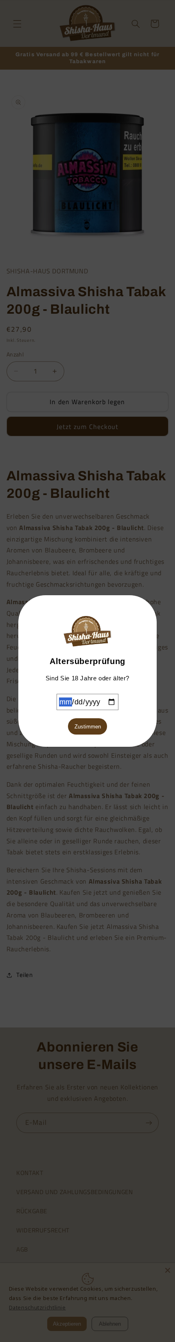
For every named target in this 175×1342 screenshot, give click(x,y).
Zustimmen (87, 727)
